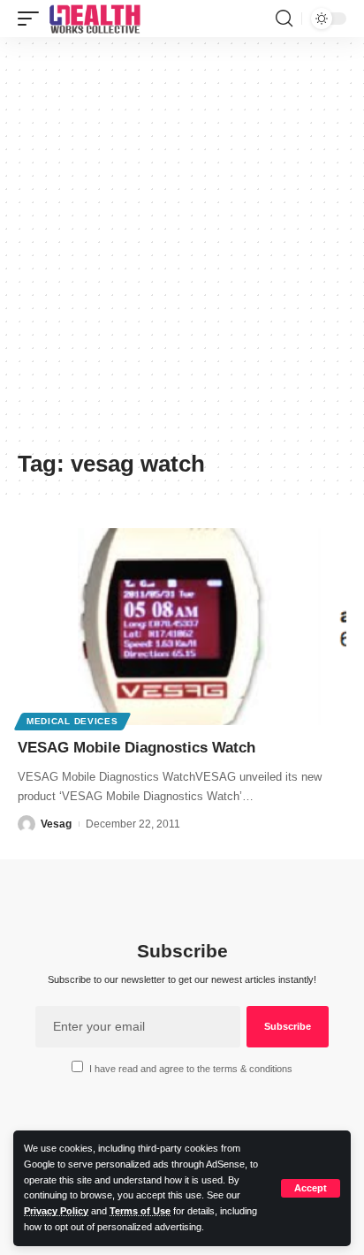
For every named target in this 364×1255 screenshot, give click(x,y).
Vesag (56, 824)
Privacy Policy (56, 1211)
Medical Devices (72, 721)
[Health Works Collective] (94, 18)
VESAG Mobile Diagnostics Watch (136, 747)
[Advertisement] (182, 250)
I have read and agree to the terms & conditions (190, 1068)
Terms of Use (140, 1211)
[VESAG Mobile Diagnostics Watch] (182, 626)
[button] (310, 1188)
